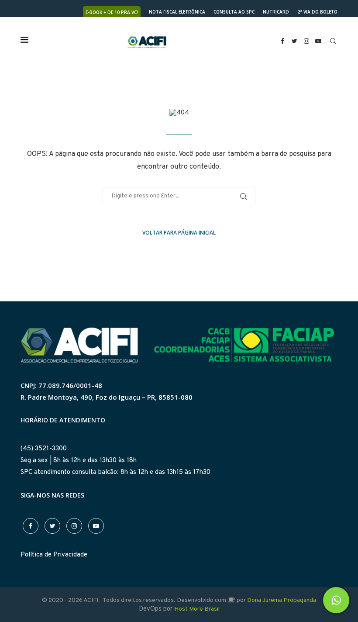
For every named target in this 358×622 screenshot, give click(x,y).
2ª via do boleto (317, 12)
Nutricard (276, 12)
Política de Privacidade (54, 555)
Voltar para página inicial (179, 232)
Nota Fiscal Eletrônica (177, 12)
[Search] (333, 41)
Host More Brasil (197, 609)
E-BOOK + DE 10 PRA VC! (112, 12)
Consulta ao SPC (234, 12)
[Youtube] (319, 41)
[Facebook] (282, 41)
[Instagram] (306, 41)
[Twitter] (295, 41)
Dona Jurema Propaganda (281, 600)
